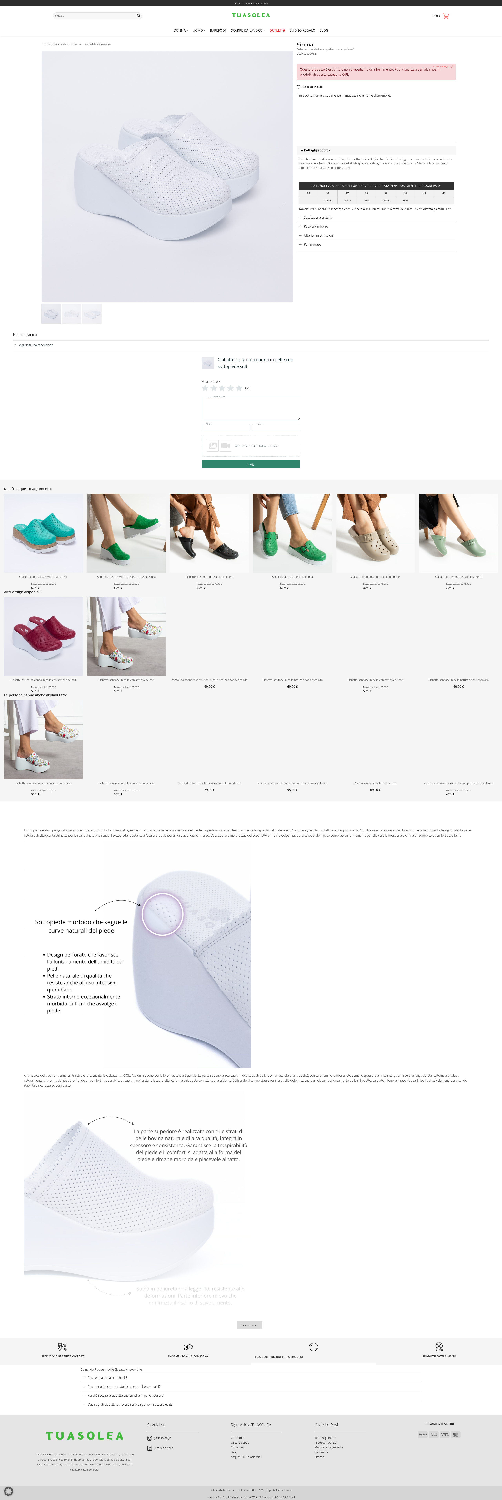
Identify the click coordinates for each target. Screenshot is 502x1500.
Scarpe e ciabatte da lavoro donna (62, 44)
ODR (261, 1490)
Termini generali (325, 1438)
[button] (440, 16)
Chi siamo (237, 1438)
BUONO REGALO (302, 30)
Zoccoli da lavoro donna (98, 44)
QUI (345, 74)
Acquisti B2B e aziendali (246, 1457)
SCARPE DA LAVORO (246, 30)
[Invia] (138, 16)
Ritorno (319, 1457)
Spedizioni (321, 1452)
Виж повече (250, 1325)
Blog (324, 30)
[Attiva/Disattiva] (300, 150)
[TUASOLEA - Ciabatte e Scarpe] (251, 16)
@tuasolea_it (162, 1438)
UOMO (198, 30)
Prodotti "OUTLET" (327, 1442)
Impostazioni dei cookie (279, 1490)
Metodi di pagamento (329, 1447)
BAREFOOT (218, 30)
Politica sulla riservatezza (222, 1490)
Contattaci (237, 1447)
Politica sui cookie (246, 1490)
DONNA (180, 30)
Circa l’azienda (240, 1442)
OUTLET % (277, 30)
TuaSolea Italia (163, 1448)
